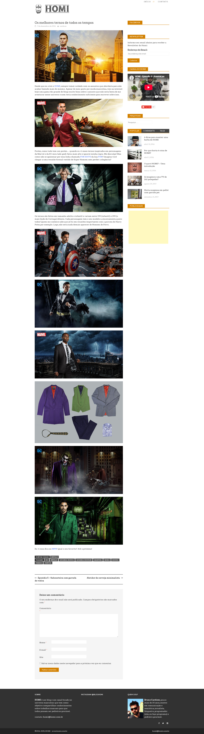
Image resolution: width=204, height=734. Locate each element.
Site (41, 657)
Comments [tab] (149, 131)
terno (39, 563)
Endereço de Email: (138, 50)
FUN (100, 157)
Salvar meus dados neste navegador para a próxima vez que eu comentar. (76, 663)
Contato (163, 2)
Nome (43, 642)
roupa (115, 560)
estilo (54, 560)
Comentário (45, 609)
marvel (98, 560)
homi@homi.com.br (53, 717)
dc (47, 560)
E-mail (43, 650)
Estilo (54, 557)
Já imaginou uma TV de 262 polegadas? (155, 178)
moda (107, 560)
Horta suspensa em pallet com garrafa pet (156, 191)
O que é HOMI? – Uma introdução (154, 165)
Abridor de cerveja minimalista (103, 578)
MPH (54, 549)
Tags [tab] (162, 131)
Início (147, 2)
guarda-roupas (83, 560)
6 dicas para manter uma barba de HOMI (156, 138)
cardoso (63, 26)
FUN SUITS (85, 157)
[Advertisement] (148, 227)
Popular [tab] (134, 131)
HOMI (57, 86)
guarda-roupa (67, 560)
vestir (48, 563)
